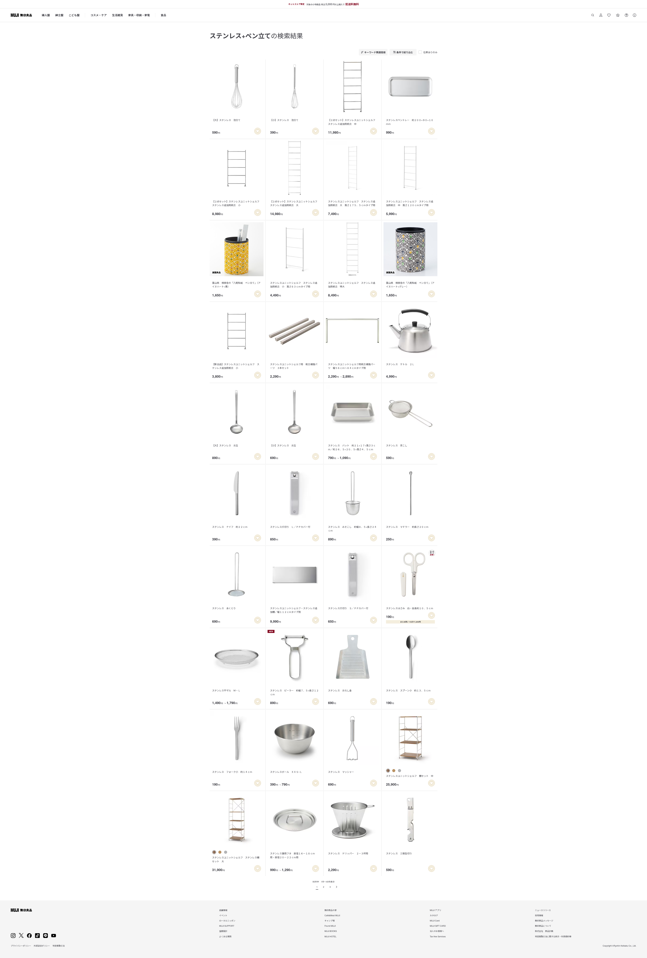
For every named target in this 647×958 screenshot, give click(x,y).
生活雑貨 (117, 15)
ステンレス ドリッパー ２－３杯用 (348, 853)
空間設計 (223, 931)
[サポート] (634, 15)
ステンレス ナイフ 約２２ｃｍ (230, 526)
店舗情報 (223, 910)
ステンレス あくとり (224, 608)
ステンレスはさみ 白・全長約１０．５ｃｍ (409, 608)
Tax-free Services (438, 936)
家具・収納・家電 (139, 15)
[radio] (388, 771)
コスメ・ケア (98, 15)
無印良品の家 (331, 910)
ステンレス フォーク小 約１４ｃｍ (232, 771)
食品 (163, 15)
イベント (223, 915)
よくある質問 (225, 936)
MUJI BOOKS (331, 931)
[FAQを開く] (626, 15)
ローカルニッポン (227, 920)
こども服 (74, 15)
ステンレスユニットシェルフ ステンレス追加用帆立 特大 (351, 284)
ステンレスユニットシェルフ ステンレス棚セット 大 (235, 859)
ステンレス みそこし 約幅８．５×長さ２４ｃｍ (352, 528)
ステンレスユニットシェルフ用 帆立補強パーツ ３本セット (293, 366)
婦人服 (46, 15)
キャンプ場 (330, 920)
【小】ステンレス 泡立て (284, 120)
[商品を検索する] (592, 15)
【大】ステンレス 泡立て (226, 120)
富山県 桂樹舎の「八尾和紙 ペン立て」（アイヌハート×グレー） (410, 284)
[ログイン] (601, 15)
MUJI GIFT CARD (438, 925)
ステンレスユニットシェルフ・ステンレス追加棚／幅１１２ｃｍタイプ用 (293, 610)
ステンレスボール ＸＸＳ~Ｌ (286, 771)
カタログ (434, 915)
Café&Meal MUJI (332, 915)
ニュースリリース (543, 910)
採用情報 (539, 915)
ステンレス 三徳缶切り (399, 853)
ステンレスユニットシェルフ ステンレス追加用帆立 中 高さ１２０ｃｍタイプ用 (409, 203)
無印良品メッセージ (544, 920)
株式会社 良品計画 (544, 931)
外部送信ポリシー (42, 945)
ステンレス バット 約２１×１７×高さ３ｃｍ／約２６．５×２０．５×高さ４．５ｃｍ (352, 447)
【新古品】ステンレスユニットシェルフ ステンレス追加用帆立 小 (235, 366)
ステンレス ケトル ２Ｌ (400, 364)
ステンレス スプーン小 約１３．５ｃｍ (408, 690)
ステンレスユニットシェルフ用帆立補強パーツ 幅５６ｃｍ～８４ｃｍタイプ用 (351, 366)
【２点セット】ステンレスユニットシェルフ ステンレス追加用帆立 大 (295, 203)
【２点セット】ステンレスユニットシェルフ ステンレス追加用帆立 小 (237, 203)
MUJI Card (435, 920)
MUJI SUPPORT (226, 925)
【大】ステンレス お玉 (225, 445)
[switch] (257, 131)
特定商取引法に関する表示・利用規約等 (553, 936)
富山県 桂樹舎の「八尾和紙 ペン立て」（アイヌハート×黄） (236, 284)
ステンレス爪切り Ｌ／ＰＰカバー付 (290, 526)
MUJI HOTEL (330, 936)
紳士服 (59, 15)
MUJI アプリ (435, 910)
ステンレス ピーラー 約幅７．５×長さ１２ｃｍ (294, 692)
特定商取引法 (59, 945)
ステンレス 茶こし (396, 445)
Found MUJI (330, 925)
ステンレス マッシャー (341, 771)
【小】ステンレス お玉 (283, 445)
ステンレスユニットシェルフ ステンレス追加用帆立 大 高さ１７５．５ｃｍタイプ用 (351, 203)
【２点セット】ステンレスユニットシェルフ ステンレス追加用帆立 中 (353, 121)
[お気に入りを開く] (609, 15)
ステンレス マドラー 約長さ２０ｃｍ (407, 526)
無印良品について (543, 925)
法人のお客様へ (437, 931)
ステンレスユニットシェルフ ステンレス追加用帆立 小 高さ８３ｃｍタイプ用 (293, 284)
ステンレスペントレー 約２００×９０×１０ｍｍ (409, 121)
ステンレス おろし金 (340, 690)
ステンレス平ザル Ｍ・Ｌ (226, 690)
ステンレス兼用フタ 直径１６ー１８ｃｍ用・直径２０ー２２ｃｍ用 (292, 855)
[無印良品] (21, 910)
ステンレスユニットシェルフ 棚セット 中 (409, 776)
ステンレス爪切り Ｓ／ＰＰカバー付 (348, 608)
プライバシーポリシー (21, 945)
